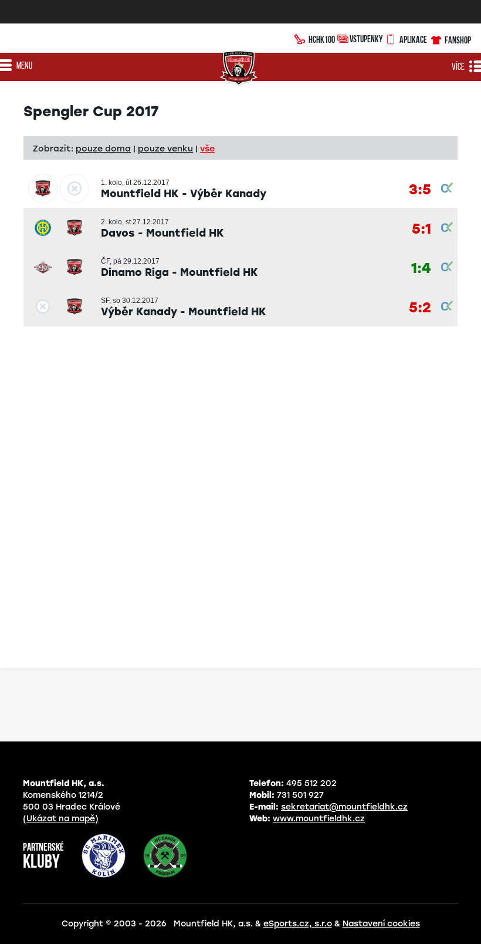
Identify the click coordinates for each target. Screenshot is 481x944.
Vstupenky (366, 38)
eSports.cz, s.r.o (297, 924)
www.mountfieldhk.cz (319, 819)
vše (207, 148)
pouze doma (103, 148)
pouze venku (165, 148)
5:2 (420, 308)
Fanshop (458, 39)
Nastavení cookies (381, 924)
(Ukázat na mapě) (61, 819)
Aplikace (413, 39)
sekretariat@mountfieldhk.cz (344, 807)
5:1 (421, 229)
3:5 (420, 190)
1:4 (421, 269)
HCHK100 (322, 39)
